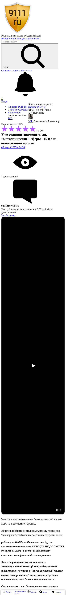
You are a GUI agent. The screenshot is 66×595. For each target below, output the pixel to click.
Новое (14, 112)
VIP (30, 121)
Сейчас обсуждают (18, 109)
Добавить (33, 592)
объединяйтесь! (32, 35)
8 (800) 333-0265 (37, 107)
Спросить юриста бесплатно (16, 70)
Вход (4, 101)
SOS (10, 118)
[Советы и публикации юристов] (17, 32)
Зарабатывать (8, 215)
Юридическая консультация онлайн (20, 38)
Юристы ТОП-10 (17, 106)
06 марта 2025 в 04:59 (13, 147)
